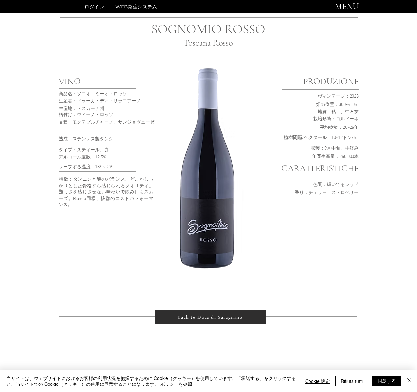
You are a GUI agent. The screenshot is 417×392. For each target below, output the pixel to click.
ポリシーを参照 (176, 384)
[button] (346, 6)
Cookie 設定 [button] (317, 381)
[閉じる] (409, 381)
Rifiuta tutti (352, 381)
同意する (387, 380)
